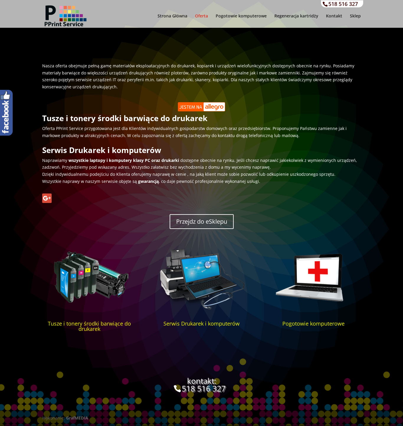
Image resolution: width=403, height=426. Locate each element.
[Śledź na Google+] (47, 198)
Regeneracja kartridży (296, 16)
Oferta (201, 16)
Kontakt (334, 16)
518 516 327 (343, 3)
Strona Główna (172, 16)
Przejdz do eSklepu (201, 221)
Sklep (355, 16)
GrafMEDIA (77, 418)
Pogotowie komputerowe (241, 16)
